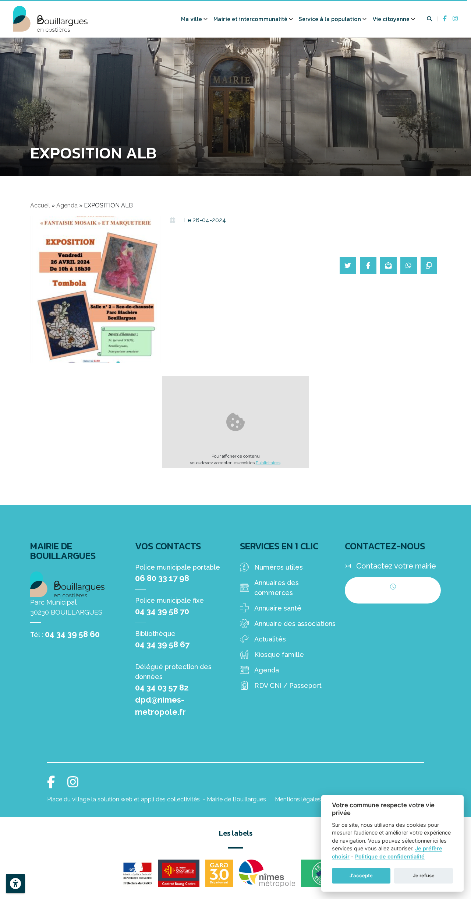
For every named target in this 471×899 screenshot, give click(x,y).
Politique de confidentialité (390, 856)
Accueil (40, 205)
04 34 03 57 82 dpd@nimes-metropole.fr (162, 700)
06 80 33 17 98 (162, 578)
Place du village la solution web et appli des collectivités (123, 799)
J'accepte (361, 875)
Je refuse (424, 875)
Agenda (67, 205)
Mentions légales (298, 799)
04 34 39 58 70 (162, 611)
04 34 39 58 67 (162, 644)
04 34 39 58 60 (72, 634)
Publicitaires (268, 462)
